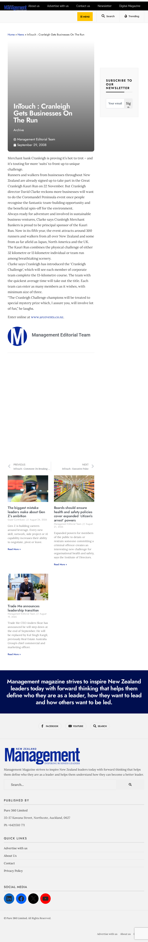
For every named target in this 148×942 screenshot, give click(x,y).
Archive (18, 130)
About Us (10, 856)
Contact (9, 863)
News (21, 34)
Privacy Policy (13, 871)
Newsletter (105, 6)
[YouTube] (45, 898)
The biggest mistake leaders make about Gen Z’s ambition (26, 512)
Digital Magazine (129, 6)
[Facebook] (21, 898)
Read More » (14, 549)
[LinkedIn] (9, 898)
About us (125, 934)
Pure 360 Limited (16, 810)
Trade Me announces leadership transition (24, 608)
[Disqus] (51, 408)
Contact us (83, 6)
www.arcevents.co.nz (47, 317)
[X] (33, 898)
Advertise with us (15, 848)
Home (11, 34)
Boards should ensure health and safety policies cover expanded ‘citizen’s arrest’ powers (73, 514)
